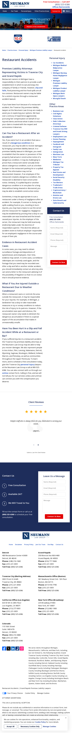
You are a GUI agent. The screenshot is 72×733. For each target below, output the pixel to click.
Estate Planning (59, 139)
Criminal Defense (59, 126)
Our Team (14, 11)
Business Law (58, 111)
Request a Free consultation (36, 26)
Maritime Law (58, 154)
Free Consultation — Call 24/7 (56, 2)
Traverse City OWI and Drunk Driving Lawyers (60, 131)
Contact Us (56, 11)
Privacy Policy (28, 544)
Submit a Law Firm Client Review (36, 452)
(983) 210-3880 (15, 635)
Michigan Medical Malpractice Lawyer (60, 68)
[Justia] (17, 649)
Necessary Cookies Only (30, 726)
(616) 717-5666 (51, 561)
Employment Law (60, 136)
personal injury (28, 364)
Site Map (50, 544)
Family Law (57, 149)
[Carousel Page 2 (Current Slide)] (38, 445)
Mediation (57, 159)
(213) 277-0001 (15, 608)
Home (5, 11)
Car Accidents (58, 63)
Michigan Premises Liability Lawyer (41, 50)
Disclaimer (18, 544)
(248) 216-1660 (15, 561)
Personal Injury (26, 11)
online (5, 373)
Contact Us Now (58, 262)
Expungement (58, 142)
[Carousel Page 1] (34, 445)
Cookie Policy (30, 693)
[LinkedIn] (13, 649)
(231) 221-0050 (15, 585)
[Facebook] (4, 649)
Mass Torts (57, 157)
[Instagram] (22, 649)
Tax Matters (58, 182)
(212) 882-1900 (51, 608)
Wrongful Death (59, 98)
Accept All (10, 726)
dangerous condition (20, 143)
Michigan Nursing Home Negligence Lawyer (60, 75)
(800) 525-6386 (62, 4)
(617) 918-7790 (51, 585)
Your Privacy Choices (15, 693)
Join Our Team (40, 544)
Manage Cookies (43, 693)
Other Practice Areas (42, 11)
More (68, 11)
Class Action (58, 119)
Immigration (58, 152)
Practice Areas (12, 50)
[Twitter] (9, 649)
